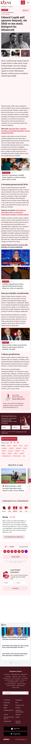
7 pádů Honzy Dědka (9, 680)
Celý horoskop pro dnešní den (13, 537)
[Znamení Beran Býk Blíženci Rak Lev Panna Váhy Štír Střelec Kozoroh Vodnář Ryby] (16, 427)
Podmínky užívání (8, 710)
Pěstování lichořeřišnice (10, 683)
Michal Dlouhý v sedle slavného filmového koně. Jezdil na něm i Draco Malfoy (13, 488)
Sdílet (24, 11)
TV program (8, 676)
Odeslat (25, 427)
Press (17, 702)
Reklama (6, 705)
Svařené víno (24, 680)
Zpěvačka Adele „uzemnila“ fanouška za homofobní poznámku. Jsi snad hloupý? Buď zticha (15, 131)
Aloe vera (22, 681)
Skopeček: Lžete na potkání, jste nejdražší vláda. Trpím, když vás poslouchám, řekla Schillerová (15, 638)
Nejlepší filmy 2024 (15, 674)
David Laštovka (5, 14)
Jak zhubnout (7, 674)
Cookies (6, 714)
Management (19, 700)
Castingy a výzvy (20, 705)
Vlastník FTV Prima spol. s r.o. (9, 717)
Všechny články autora (18, 399)
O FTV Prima (7, 700)
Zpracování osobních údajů (19, 711)
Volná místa (7, 702)
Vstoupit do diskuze (10, 439)
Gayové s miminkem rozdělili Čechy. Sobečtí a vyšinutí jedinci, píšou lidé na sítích (14, 177)
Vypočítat (16, 588)
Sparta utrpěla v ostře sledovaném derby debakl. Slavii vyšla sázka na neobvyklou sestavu (15, 654)
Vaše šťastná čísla (23, 546)
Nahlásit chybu (7, 721)
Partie (20, 676)
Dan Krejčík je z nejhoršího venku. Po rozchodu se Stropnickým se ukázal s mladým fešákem (15, 212)
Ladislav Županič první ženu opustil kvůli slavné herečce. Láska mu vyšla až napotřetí (12, 286)
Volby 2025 (17, 680)
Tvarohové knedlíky (10, 685)
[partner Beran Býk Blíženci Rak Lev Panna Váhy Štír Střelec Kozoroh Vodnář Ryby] (22, 583)
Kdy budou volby (7, 678)
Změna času (14, 676)
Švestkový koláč (15, 687)
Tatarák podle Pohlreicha (12, 681)
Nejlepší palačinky (21, 685)
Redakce (18, 717)
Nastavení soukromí (18, 722)
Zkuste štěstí (15, 557)
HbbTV (5, 707)
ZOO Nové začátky (16, 678)
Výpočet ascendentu (21, 683)
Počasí (24, 676)
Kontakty (18, 707)
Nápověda (18, 714)
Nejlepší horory (24, 674)
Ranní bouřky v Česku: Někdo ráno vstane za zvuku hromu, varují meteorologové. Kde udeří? (15, 646)
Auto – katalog (24, 678)
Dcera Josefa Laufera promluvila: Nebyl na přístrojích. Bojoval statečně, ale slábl (14, 347)
